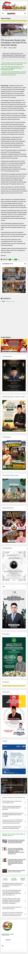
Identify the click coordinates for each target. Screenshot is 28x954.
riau (5, 37)
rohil (8, 37)
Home (2, 37)
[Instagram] (2, 946)
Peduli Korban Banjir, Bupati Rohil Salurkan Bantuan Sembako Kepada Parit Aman (12, 275)
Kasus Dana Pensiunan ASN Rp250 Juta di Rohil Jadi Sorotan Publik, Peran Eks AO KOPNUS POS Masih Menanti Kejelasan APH (13, 73)
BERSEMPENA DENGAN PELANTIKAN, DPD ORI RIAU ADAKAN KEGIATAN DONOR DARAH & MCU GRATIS (16, 841)
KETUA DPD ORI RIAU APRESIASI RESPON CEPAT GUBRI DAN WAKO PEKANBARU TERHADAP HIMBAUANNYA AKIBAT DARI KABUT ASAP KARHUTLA (16, 851)
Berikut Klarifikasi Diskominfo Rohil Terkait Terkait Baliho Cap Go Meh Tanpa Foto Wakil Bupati (14, 63)
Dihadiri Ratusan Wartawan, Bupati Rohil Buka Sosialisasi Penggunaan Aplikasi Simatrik (12, 288)
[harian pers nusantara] (11, 14)
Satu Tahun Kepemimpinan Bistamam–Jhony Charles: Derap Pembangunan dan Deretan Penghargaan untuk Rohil (12, 68)
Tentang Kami (8, 939)
